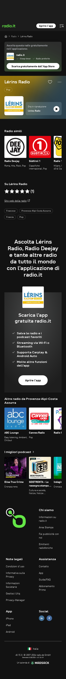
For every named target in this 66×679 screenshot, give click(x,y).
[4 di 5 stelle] (22, 191)
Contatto (44, 566)
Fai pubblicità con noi (49, 536)
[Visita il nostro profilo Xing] (49, 618)
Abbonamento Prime (46, 588)
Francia (10, 217)
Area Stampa (46, 527)
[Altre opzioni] (59, 82)
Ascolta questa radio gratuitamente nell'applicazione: (27, 47)
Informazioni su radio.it (47, 519)
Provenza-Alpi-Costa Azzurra (36, 211)
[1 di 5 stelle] (6, 191)
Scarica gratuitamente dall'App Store (33, 66)
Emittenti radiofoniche (46, 546)
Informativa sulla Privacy (15, 575)
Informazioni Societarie (13, 585)
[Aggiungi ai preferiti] (50, 82)
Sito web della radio (15, 201)
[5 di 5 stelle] (27, 191)
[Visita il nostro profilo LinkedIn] (41, 618)
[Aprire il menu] (61, 26)
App (41, 573)
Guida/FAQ (45, 579)
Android (10, 632)
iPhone (10, 618)
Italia (35, 649)
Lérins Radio (34, 111)
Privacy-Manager (15, 600)
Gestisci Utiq (13, 593)
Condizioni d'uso (15, 566)
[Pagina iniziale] (5, 36)
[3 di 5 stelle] (17, 191)
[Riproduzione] (56, 109)
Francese (11, 211)
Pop (8, 90)
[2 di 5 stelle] (11, 191)
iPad (8, 625)
